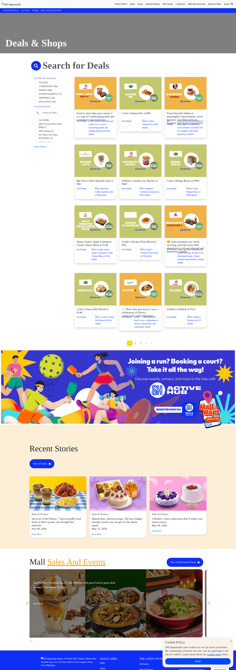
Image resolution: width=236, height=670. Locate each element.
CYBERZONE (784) (48, 86)
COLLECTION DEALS (11, 10)
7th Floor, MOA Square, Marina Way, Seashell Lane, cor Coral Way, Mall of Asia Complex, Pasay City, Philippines (69, 661)
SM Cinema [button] (168, 4)
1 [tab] (31, 641)
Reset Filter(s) (40, 146)
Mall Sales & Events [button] (196, 4)
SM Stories (144, 664)
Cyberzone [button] (180, 4)
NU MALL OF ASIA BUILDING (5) (48, 136)
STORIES (35, 10)
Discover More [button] (214, 4)
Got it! (198, 661)
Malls (102, 663)
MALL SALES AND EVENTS (51, 10)
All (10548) (44, 120)
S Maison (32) (45, 142)
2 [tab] (33, 641)
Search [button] (227, 4)
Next (208, 603)
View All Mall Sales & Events (183, 562)
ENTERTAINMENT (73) (50, 94)
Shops (102, 668)
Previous (27, 603)
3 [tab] (36, 641)
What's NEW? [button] (121, 4)
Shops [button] (140, 4)
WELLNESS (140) (47, 101)
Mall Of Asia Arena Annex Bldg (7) (50, 125)
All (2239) (43, 82)
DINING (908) (45, 90)
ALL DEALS (25, 10)
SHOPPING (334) (47, 98)
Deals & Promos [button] (153, 4)
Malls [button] (132, 4)
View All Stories (40, 464)
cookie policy (214, 654)
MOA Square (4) (46, 131)
